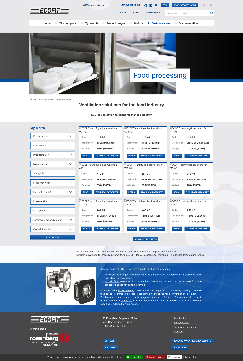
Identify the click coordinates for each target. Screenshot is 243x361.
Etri (165, 5)
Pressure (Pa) (40, 201)
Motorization (40, 164)
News (135, 12)
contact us (126, 300)
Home (47, 23)
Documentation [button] (188, 23)
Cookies (178, 331)
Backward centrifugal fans (119, 274)
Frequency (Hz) (41, 182)
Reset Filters (53, 237)
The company (67, 23)
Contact (122, 12)
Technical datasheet (107, 155)
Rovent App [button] (180, 347)
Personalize (174, 357)
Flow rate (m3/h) (42, 192)
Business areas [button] (161, 23)
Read (87, 155)
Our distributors (152, 12)
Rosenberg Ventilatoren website (192, 341)
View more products (146, 239)
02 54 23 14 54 (130, 5)
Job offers (111, 347)
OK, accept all (134, 357)
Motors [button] (138, 23)
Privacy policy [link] (189, 357)
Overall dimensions (43, 229)
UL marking (39, 210)
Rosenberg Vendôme (185, 5)
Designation (39, 145)
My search (91, 23)
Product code (40, 136)
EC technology (125, 290)
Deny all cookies (155, 357)
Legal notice (180, 318)
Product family (41, 154)
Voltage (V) (39, 173)
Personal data (181, 322)
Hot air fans (112, 281)
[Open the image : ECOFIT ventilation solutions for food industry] (71, 286)
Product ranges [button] (115, 23)
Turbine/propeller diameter (47, 219)
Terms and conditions (185, 327)
